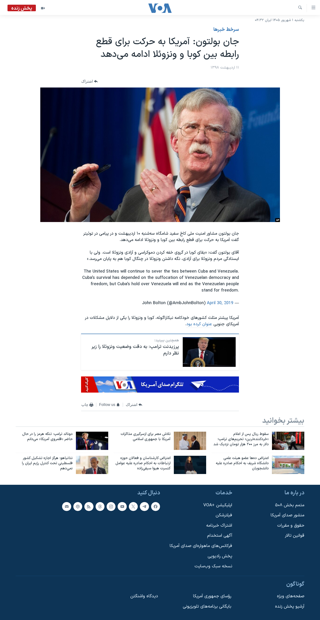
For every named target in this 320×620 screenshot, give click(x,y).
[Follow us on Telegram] (144, 506)
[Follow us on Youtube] (122, 506)
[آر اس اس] (88, 506)
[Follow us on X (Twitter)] (133, 506)
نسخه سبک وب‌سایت (213, 566)
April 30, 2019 (220, 303)
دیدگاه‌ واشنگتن (144, 596)
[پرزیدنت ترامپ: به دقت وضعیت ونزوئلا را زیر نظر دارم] (209, 352)
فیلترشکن (224, 515)
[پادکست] (77, 506)
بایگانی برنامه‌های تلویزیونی (207, 606)
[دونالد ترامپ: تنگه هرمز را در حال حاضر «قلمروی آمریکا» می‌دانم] (92, 441)
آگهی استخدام (219, 535)
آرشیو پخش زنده (289, 606)
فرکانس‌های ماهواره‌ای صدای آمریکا (201, 546)
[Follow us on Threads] (100, 506)
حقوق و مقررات (290, 525)
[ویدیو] (43, 8)
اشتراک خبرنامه (219, 525)
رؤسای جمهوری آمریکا (212, 596)
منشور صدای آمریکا (287, 515)
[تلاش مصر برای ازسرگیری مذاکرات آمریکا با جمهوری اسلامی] (190, 441)
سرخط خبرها (226, 29)
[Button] (89, 81)
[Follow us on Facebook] (155, 506)
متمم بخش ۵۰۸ (289, 505)
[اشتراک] (66, 506)
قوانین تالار (294, 535)
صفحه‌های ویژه (290, 596)
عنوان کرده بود (199, 324)
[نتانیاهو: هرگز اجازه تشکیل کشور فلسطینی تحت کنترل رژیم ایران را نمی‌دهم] (92, 465)
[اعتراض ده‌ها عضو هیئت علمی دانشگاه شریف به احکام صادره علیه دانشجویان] (288, 465)
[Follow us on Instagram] (111, 506)
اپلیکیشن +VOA (217, 505)
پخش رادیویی (220, 556)
